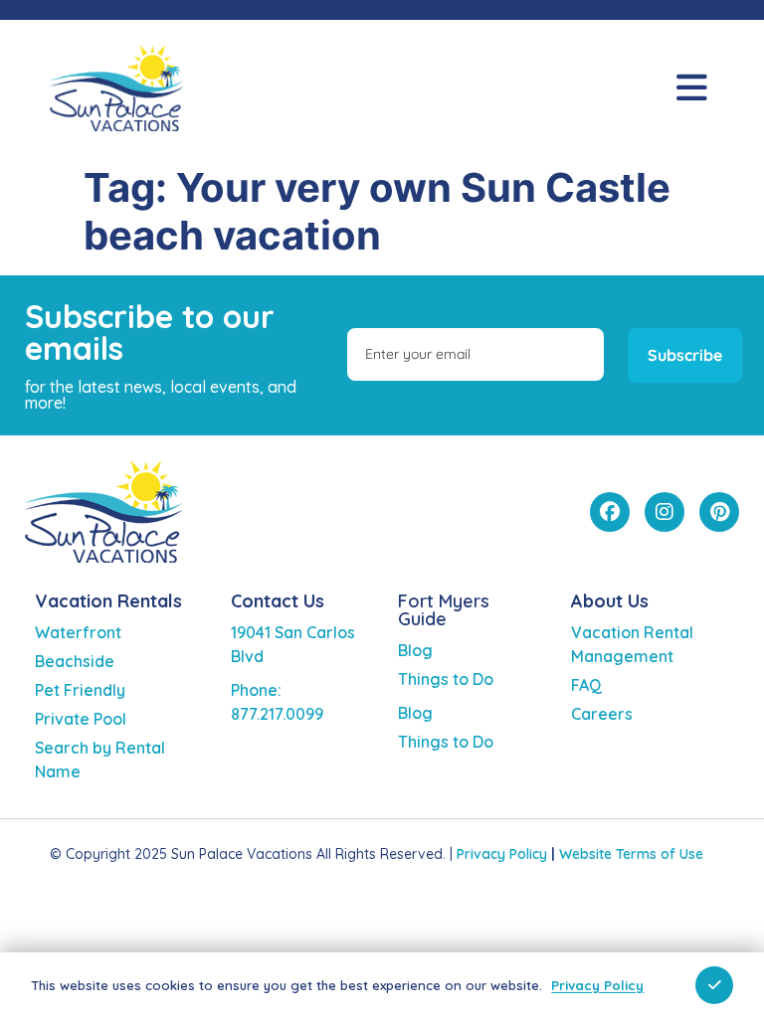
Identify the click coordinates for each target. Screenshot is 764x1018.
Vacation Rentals (108, 601)
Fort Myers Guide (443, 610)
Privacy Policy (502, 854)
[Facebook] (610, 512)
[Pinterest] (719, 512)
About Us (610, 601)
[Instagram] (664, 512)
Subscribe (685, 355)
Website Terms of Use (631, 854)
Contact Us (277, 601)
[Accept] (714, 985)
